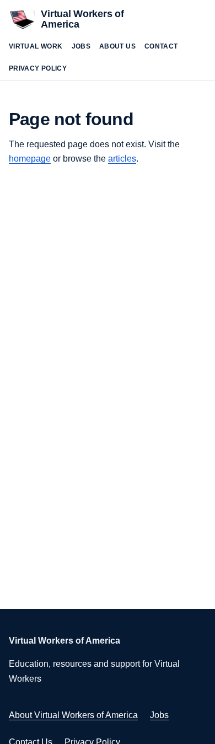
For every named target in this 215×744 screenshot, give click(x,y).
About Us (117, 46)
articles (122, 158)
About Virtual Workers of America (73, 715)
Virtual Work (36, 46)
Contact (161, 46)
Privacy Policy (38, 68)
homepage (30, 158)
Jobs (81, 46)
